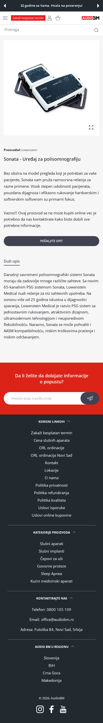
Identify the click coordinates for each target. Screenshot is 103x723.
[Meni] (5, 18)
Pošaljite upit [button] (51, 241)
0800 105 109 (59, 609)
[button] (5, 6)
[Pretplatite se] (89, 398)
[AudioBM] (90, 18)
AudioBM (57, 698)
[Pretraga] (95, 30)
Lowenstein (29, 150)
